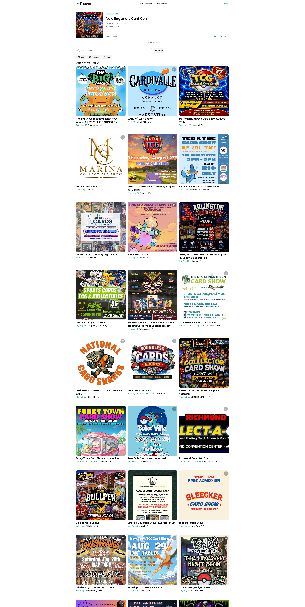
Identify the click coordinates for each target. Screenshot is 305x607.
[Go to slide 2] (151, 42)
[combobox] (94, 57)
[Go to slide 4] (156, 42)
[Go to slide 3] (154, 42)
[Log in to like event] (122, 69)
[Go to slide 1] (148, 42)
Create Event (161, 3)
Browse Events (145, 3)
